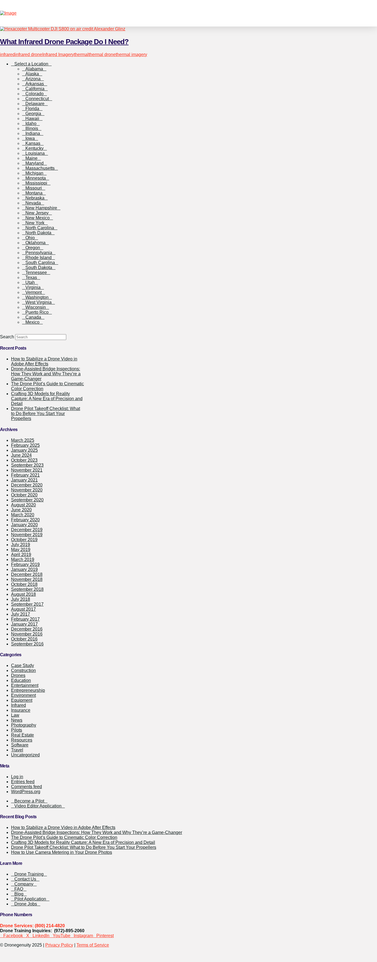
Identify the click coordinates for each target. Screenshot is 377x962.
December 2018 (27, 574)
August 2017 (23, 609)
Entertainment (24, 685)
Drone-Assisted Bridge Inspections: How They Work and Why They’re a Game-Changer (46, 373)
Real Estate (22, 735)
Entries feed (22, 781)
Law (15, 715)
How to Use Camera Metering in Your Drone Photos (61, 852)
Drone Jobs (25, 904)
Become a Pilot (29, 801)
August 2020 (23, 505)
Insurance (20, 710)
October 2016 (24, 639)
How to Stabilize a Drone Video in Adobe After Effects (63, 827)
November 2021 (27, 470)
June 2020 (21, 509)
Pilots (16, 730)
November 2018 (27, 579)
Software (19, 745)
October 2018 (24, 584)
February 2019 (25, 564)
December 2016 (27, 629)
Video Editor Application (38, 806)
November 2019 (27, 534)
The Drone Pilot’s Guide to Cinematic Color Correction (64, 837)
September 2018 (27, 589)
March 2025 (22, 440)
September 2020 (27, 500)
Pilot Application (30, 899)
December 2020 (27, 485)
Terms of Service (92, 945)
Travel (17, 750)
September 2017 (27, 604)
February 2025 (25, 445)
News (16, 720)
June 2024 (21, 455)
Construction (23, 670)
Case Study (22, 665)
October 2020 (24, 495)
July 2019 (20, 544)
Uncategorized (25, 755)
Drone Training (29, 874)
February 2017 (25, 619)
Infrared (18, 705)
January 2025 (24, 450)
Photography (23, 725)
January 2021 (24, 480)
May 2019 (20, 549)
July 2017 (20, 614)
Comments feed (26, 786)
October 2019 (24, 539)
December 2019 (27, 529)
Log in (17, 776)
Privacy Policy (59, 945)
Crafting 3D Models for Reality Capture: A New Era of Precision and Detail (47, 398)
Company (23, 884)
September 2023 (27, 465)
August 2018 (23, 594)
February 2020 (25, 519)
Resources (21, 740)
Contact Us (25, 879)
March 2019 (22, 559)
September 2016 (27, 644)
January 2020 (24, 524)
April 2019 (21, 554)
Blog (18, 894)
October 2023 (24, 460)
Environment (23, 695)
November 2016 (27, 634)
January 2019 (24, 569)
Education (21, 680)
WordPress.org (25, 791)
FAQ (18, 889)
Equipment (21, 700)
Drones (18, 675)
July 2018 (20, 599)
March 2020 (22, 514)
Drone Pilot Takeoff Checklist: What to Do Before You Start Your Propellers (45, 413)
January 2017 (24, 624)
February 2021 (25, 475)
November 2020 (27, 490)
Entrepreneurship (28, 690)
